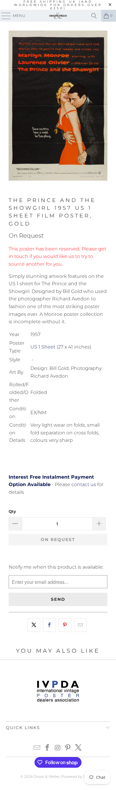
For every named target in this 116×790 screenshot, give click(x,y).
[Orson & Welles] (58, 16)
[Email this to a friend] (80, 625)
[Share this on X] (33, 625)
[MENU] (3, 16)
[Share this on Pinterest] (65, 625)
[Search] (94, 16)
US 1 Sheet (42, 347)
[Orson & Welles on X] (78, 748)
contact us (83, 484)
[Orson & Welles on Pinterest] (68, 748)
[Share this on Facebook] (49, 625)
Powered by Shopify (78, 776)
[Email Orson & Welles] (37, 748)
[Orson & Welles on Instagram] (57, 748)
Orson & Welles (47, 776)
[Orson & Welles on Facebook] (47, 748)
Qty (12, 511)
